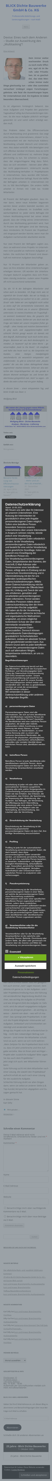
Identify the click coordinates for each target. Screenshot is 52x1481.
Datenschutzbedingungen (26, 977)
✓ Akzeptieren (25, 957)
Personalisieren (26, 972)
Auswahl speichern (25, 966)
